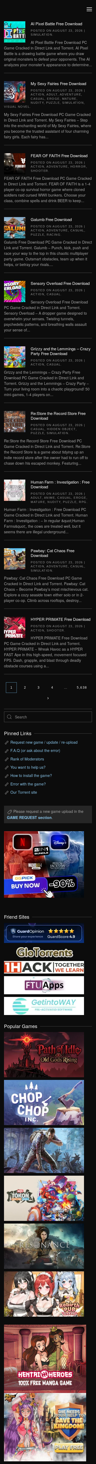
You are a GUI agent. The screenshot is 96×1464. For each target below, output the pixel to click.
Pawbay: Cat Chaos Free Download (52, 553)
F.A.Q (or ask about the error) (35, 750)
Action (37, 94)
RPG (83, 502)
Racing (54, 234)
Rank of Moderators (27, 759)
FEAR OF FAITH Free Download (59, 155)
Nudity (37, 102)
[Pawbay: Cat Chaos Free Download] (14, 558)
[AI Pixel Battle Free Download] (14, 31)
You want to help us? (28, 767)
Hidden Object (61, 429)
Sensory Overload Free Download (60, 283)
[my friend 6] (44, 984)
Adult (52, 94)
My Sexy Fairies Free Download (58, 83)
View (44, 1053)
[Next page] (48, 698)
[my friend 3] (44, 966)
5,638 (82, 687)
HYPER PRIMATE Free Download (60, 619)
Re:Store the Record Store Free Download (58, 415)
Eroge (53, 98)
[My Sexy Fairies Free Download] (14, 91)
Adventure (70, 94)
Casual (38, 98)
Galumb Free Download (51, 219)
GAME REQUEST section (29, 817)
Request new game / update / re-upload (44, 742)
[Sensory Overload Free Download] (14, 291)
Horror (78, 166)
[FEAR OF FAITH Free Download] (14, 163)
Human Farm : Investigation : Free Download (60, 484)
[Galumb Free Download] (14, 227)
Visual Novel (17, 106)
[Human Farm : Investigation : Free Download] (14, 489)
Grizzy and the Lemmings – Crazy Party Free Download (61, 351)
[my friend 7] (44, 1005)
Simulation (41, 34)
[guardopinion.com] (44, 932)
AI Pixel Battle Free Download (56, 23)
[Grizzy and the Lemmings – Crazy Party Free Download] (14, 356)
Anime (49, 497)
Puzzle (53, 102)
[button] (89, 9)
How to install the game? (31, 775)
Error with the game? (28, 784)
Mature (69, 98)
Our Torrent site (23, 792)
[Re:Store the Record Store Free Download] (14, 420)
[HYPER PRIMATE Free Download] (14, 627)
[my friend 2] (44, 951)
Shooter (39, 170)
